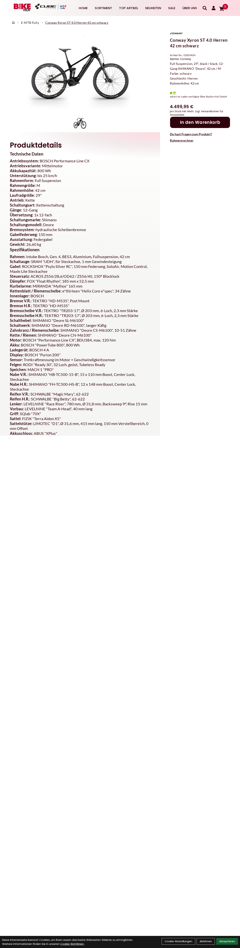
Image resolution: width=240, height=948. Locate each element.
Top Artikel (128, 8)
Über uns (189, 8)
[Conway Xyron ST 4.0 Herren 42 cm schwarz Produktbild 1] (80, 122)
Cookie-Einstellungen (178, 941)
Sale (171, 8)
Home (83, 8)
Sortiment (103, 8)
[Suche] (204, 8)
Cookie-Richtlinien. (72, 944)
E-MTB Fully (30, 23)
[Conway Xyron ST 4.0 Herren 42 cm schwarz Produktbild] (80, 72)
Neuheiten (153, 8)
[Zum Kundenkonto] (213, 8)
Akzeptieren (227, 941)
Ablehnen (206, 941)
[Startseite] (13, 22)
